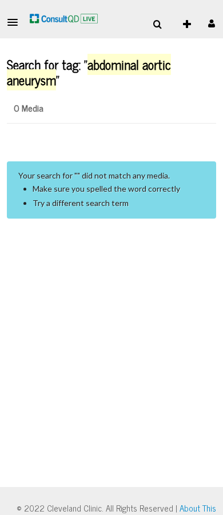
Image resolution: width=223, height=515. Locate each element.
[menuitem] (157, 24)
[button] (16, 22)
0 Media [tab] (28, 107)
